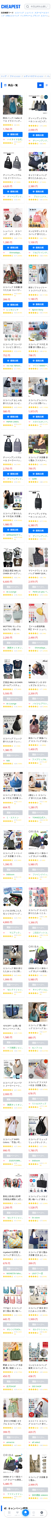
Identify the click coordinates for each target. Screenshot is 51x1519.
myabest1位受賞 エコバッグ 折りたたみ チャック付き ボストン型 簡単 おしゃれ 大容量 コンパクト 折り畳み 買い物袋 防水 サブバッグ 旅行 (12, 1254)
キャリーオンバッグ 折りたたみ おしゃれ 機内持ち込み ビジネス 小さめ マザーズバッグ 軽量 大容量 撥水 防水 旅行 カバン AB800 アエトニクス (38, 177)
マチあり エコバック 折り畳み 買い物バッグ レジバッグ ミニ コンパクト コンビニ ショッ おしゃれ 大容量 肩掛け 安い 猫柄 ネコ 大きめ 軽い (12, 1310)
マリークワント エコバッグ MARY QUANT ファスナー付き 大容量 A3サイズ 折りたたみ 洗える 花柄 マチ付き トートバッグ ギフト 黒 (38, 572)
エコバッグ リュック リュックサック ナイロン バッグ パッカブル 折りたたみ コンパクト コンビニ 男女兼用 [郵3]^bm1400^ (38, 1141)
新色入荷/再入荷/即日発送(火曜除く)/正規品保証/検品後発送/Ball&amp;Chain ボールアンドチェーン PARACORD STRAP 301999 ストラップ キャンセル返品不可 (12, 1198)
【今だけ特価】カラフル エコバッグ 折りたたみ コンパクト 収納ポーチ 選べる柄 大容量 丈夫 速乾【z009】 (12, 1422)
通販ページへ (13, 586)
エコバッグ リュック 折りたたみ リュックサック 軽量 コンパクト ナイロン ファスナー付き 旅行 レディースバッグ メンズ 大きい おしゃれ (12, 740)
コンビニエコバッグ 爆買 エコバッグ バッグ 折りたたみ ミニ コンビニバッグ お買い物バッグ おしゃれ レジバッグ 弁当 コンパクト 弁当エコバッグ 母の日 (38, 1367)
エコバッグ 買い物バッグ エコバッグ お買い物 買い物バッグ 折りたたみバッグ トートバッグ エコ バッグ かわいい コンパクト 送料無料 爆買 (38, 1027)
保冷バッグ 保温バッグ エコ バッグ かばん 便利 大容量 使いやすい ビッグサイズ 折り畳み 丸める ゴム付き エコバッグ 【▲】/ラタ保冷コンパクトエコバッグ (38, 740)
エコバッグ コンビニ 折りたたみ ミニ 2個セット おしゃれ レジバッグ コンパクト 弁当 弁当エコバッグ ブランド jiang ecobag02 (38, 912)
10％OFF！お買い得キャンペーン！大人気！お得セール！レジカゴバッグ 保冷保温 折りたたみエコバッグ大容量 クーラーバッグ (12, 1027)
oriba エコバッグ (12, 15)
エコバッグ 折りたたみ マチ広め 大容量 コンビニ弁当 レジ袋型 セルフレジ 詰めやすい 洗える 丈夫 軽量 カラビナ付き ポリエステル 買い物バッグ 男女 (12, 515)
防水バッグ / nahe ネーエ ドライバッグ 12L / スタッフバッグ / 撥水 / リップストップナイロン (12, 120)
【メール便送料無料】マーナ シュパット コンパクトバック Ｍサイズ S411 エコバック (37, 628)
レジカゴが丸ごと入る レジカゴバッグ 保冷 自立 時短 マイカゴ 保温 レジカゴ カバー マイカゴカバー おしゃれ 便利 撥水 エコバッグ (12, 912)
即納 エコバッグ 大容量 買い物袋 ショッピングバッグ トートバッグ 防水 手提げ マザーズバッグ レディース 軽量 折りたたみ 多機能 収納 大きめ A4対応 (12, 1367)
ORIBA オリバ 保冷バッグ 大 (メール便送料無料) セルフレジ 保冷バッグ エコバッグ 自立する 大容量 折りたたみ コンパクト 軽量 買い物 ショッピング (38, 855)
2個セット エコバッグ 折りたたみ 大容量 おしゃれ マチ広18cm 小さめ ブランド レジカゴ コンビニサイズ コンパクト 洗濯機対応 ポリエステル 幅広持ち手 (38, 797)
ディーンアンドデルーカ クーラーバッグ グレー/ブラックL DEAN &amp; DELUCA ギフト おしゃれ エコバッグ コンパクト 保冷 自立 (12, 177)
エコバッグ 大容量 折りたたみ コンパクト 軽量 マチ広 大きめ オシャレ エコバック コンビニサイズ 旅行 (12, 289)
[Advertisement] (25, 46)
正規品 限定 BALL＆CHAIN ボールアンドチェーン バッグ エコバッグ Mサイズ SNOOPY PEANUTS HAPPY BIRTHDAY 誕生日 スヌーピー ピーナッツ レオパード (12, 572)
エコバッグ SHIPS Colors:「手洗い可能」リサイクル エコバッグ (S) (12, 1141)
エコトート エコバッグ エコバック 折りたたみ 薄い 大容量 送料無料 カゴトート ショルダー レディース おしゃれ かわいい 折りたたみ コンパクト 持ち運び (38, 1422)
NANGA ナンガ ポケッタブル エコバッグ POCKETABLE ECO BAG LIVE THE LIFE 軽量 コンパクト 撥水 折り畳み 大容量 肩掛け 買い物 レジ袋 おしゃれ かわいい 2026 (38, 684)
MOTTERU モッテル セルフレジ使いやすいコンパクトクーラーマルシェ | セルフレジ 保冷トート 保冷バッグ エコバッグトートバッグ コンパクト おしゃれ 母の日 (12, 628)
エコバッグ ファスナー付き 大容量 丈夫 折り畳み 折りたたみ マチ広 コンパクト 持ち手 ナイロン (38, 1084)
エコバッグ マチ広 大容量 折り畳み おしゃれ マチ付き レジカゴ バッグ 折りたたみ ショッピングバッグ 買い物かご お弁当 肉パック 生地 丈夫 (38, 346)
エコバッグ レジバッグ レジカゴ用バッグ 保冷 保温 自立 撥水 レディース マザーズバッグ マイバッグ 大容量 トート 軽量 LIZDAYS (38, 402)
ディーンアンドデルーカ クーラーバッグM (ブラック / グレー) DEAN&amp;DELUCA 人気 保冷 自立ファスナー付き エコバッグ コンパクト (12, 459)
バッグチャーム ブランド (30, 15)
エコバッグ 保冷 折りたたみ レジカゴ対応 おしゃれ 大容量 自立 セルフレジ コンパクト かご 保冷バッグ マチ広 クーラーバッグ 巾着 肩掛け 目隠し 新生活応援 (12, 970)
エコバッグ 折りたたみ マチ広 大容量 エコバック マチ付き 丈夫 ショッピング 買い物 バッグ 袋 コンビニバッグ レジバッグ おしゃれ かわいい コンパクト (12, 797)
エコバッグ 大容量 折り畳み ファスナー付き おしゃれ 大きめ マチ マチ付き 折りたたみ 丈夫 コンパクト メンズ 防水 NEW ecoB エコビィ (38, 459)
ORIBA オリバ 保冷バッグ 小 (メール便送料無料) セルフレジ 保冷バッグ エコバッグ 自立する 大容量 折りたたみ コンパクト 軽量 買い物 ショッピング (12, 1478)
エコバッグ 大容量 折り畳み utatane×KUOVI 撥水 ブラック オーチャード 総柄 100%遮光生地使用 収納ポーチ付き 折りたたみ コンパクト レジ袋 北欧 (38, 1479)
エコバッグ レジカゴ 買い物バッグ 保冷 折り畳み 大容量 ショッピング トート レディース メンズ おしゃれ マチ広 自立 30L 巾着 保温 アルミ (38, 1198)
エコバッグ (19, 12)
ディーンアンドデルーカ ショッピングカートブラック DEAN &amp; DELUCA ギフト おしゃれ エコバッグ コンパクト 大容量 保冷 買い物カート (38, 515)
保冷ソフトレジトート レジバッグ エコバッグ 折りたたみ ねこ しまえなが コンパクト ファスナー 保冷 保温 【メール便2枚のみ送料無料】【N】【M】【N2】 (38, 289)
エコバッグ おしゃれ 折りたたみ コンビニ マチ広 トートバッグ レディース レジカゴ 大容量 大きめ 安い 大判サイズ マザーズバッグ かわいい (12, 402)
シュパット (29, 12)
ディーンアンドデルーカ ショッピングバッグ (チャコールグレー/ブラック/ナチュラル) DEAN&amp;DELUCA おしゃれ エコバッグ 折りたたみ (38, 120)
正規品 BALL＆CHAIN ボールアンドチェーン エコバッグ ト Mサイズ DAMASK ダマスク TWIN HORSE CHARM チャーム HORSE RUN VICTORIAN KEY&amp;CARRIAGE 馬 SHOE (12, 684)
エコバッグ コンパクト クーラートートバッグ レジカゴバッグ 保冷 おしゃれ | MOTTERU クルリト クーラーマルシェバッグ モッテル (12, 1084)
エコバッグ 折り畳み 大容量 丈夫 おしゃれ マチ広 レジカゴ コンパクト (38, 1254)
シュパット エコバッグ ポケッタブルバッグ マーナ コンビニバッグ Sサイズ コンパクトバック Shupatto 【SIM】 (12, 233)
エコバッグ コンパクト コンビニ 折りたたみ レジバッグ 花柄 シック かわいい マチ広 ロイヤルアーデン (12, 346)
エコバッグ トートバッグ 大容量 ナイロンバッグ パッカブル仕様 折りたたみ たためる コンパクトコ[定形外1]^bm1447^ (13, 855)
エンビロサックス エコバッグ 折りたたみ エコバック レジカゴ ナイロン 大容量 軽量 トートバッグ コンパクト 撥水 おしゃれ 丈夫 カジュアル (38, 233)
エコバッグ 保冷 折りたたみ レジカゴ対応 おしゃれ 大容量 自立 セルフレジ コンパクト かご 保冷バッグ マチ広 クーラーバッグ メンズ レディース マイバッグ (38, 1310)
